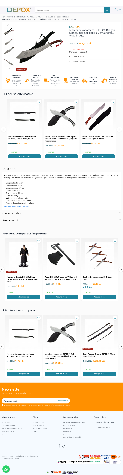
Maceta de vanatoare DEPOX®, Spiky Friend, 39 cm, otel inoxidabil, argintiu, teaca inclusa (61, 139)
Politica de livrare (8, 432)
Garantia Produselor (40, 428)
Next (9, 68)
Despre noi (5, 422)
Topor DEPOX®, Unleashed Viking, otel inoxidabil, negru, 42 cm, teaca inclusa (61, 278)
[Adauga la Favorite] (39, 102)
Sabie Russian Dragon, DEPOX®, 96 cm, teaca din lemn (99, 355)
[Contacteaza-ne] (116, 9)
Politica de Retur (38, 425)
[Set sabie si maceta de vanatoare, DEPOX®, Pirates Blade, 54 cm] (24, 116)
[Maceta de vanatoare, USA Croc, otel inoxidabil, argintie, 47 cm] (98, 116)
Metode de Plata (38, 422)
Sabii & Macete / (64, 17)
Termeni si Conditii (8, 425)
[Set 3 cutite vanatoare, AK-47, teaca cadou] (99, 256)
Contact (4, 435)
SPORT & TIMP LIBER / (17, 17)
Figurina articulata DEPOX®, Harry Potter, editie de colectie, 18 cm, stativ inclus (22, 279)
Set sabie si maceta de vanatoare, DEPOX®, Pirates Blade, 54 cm (22, 138)
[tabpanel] (39, 48)
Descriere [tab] (9, 169)
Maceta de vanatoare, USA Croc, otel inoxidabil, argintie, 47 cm (97, 138)
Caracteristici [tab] (11, 213)
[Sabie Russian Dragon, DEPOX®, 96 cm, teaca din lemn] (99, 333)
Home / (5, 17)
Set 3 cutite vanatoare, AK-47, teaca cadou (97, 278)
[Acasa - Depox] (19, 10)
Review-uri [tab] (12, 220)
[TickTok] (64, 446)
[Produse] (3, 10)
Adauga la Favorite (78, 62)
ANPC (35, 432)
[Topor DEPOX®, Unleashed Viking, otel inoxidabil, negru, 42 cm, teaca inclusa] (61, 256)
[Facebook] (59, 446)
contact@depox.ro (103, 427)
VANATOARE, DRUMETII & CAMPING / (42, 17)
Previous (9, 25)
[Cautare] (107, 10)
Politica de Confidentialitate (61, 405)
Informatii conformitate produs (16, 207)
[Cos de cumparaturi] (120, 9)
